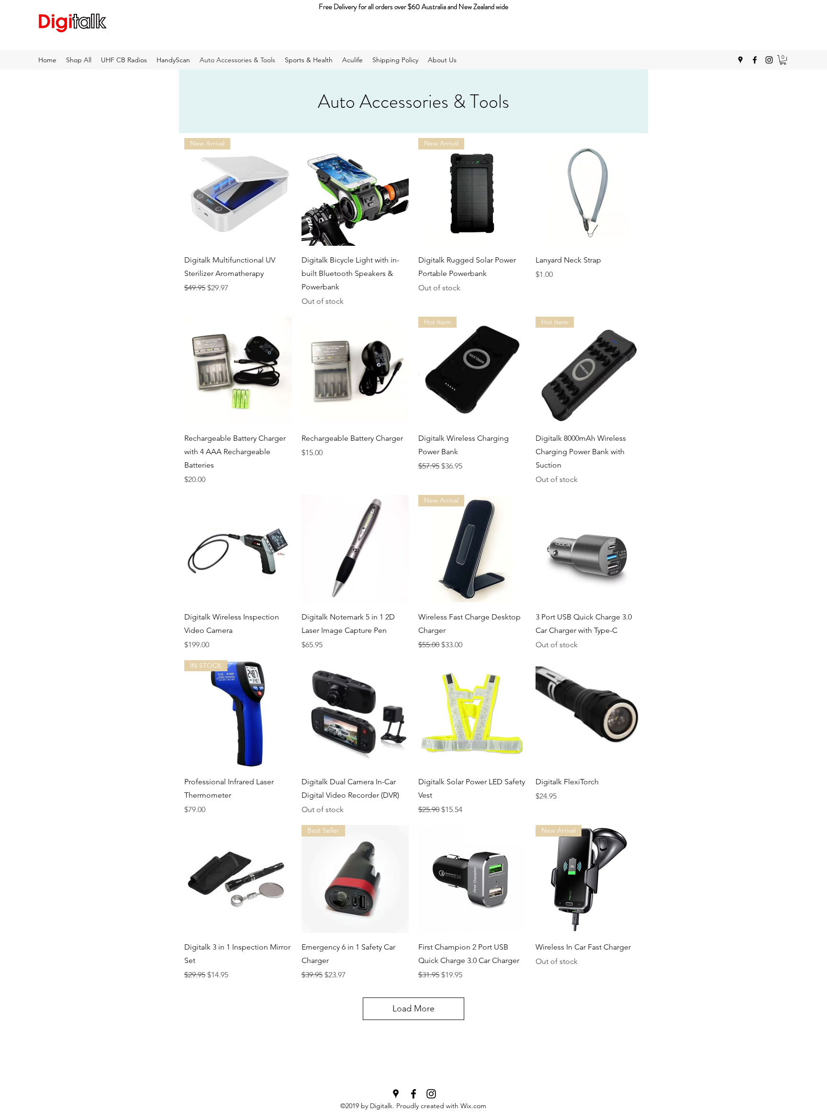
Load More (413, 1008)
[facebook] (755, 60)
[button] (783, 60)
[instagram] (769, 60)
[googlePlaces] (740, 60)
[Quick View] (355, 192)
